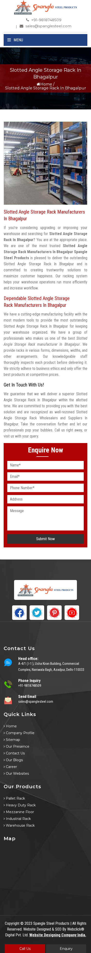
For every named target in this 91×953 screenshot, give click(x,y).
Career (11, 767)
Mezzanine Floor (19, 812)
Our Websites (17, 773)
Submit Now (45, 539)
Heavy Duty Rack (20, 805)
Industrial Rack (18, 819)
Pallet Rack (15, 798)
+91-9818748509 (45, 20)
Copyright (12, 923)
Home (46, 84)
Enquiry (66, 948)
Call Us (25, 948)
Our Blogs (14, 760)
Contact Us (15, 753)
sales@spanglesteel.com (48, 26)
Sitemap (12, 740)
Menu (18, 40)
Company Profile (19, 733)
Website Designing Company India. (57, 935)
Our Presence (17, 746)
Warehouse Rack (20, 825)
